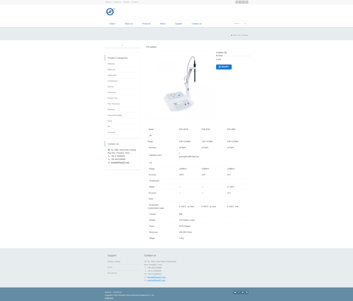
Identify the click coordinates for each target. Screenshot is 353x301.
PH (225, 52)
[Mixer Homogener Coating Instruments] (118, 15)
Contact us (117, 2)
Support (178, 23)
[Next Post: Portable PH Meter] (123, 45)
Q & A (110, 267)
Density (111, 87)
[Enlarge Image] (180, 53)
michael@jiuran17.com (120, 162)
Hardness (111, 109)
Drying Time (112, 98)
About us (109, 2)
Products (126, 2)
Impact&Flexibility (115, 115)
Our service (112, 273)
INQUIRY (225, 67)
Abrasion (111, 64)
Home (112, 23)
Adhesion (111, 69)
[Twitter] (237, 2)
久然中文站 (109, 298)
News (162, 23)
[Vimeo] (243, 2)
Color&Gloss (113, 81)
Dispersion (112, 92)
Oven (110, 121)
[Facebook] (240, 2)
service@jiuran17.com (156, 280)
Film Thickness (114, 104)
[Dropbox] (246, 2)
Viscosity (111, 132)
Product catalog (114, 261)
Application (112, 75)
